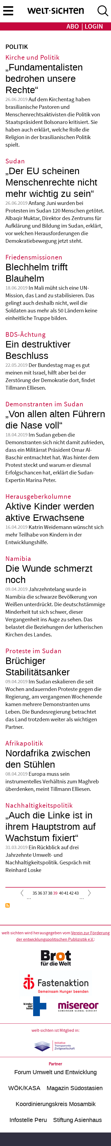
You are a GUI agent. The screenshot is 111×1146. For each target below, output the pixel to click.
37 (45, 893)
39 (55, 894)
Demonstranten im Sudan (44, 404)
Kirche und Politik (32, 57)
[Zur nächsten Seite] (88, 894)
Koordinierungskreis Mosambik (56, 1104)
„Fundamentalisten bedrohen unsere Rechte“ (44, 78)
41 (66, 893)
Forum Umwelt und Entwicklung (55, 1072)
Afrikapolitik (24, 743)
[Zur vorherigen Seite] (23, 894)
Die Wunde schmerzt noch (48, 574)
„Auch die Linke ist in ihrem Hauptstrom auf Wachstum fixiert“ (50, 826)
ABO (73, 26)
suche (103, 10)
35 (35, 893)
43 (76, 893)
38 (50, 893)
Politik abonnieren (7, 905)
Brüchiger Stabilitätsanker (37, 666)
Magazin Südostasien (75, 1088)
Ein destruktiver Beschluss (38, 350)
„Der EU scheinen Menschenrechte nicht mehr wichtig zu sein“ (51, 182)
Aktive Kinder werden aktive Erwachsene (49, 512)
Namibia (18, 558)
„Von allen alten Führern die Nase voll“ (55, 420)
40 (61, 893)
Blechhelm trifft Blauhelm (36, 273)
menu (8, 10)
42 (71, 893)
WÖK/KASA (24, 1088)
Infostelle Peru (28, 1120)
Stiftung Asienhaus (77, 1120)
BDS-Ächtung (25, 334)
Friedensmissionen (34, 257)
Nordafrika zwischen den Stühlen (47, 759)
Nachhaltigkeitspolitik (39, 805)
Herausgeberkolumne (38, 496)
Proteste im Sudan (33, 651)
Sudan (15, 161)
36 (40, 893)
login (94, 26)
